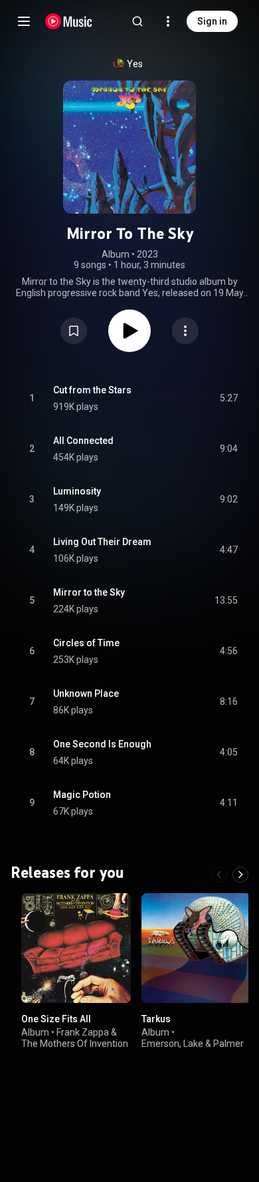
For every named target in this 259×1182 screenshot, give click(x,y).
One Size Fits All (56, 1019)
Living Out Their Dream (102, 541)
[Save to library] (74, 331)
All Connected (83, 440)
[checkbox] (228, 399)
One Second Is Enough (102, 744)
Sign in (212, 21)
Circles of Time (86, 643)
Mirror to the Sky (89, 592)
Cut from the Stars (92, 390)
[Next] (240, 875)
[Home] (68, 21)
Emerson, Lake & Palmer (192, 1043)
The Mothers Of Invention (74, 1043)
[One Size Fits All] (76, 948)
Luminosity (77, 491)
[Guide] (24, 21)
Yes (135, 64)
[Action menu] (185, 330)
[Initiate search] (137, 21)
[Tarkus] (196, 948)
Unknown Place (86, 693)
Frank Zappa (82, 1031)
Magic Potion (82, 794)
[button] (73, 330)
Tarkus (156, 1019)
